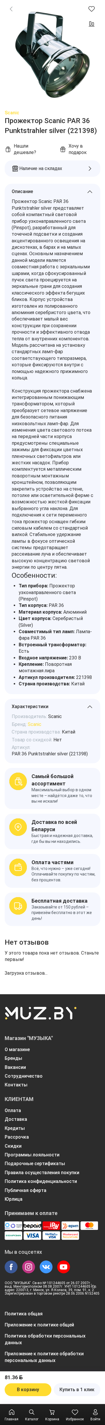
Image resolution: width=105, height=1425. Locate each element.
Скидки (13, 1146)
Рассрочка (17, 1137)
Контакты (16, 1085)
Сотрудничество (24, 1076)
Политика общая (24, 1314)
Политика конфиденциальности (41, 1181)
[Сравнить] (91, 23)
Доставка (16, 1119)
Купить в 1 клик (77, 1389)
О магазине (17, 1049)
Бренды (13, 1058)
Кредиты (15, 1128)
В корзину (28, 1389)
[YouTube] (63, 1267)
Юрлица (13, 1199)
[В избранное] (91, 8)
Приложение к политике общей (39, 1325)
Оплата (13, 1110)
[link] (11, 8)
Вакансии (15, 1067)
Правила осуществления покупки (42, 1172)
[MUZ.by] (40, 1016)
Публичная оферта (25, 1190)
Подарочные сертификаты (35, 1163)
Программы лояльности (32, 1155)
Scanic (12, 112)
